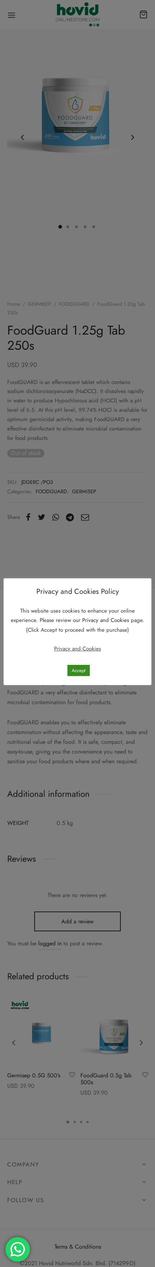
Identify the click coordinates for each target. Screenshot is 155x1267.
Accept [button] (78, 670)
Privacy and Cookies (106, 620)
